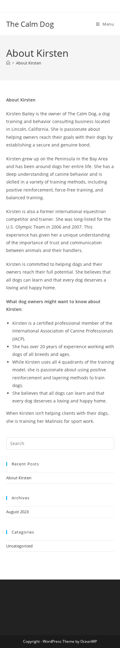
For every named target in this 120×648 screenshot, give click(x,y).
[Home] (8, 63)
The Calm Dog (30, 24)
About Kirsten (28, 63)
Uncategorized (19, 546)
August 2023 (17, 511)
